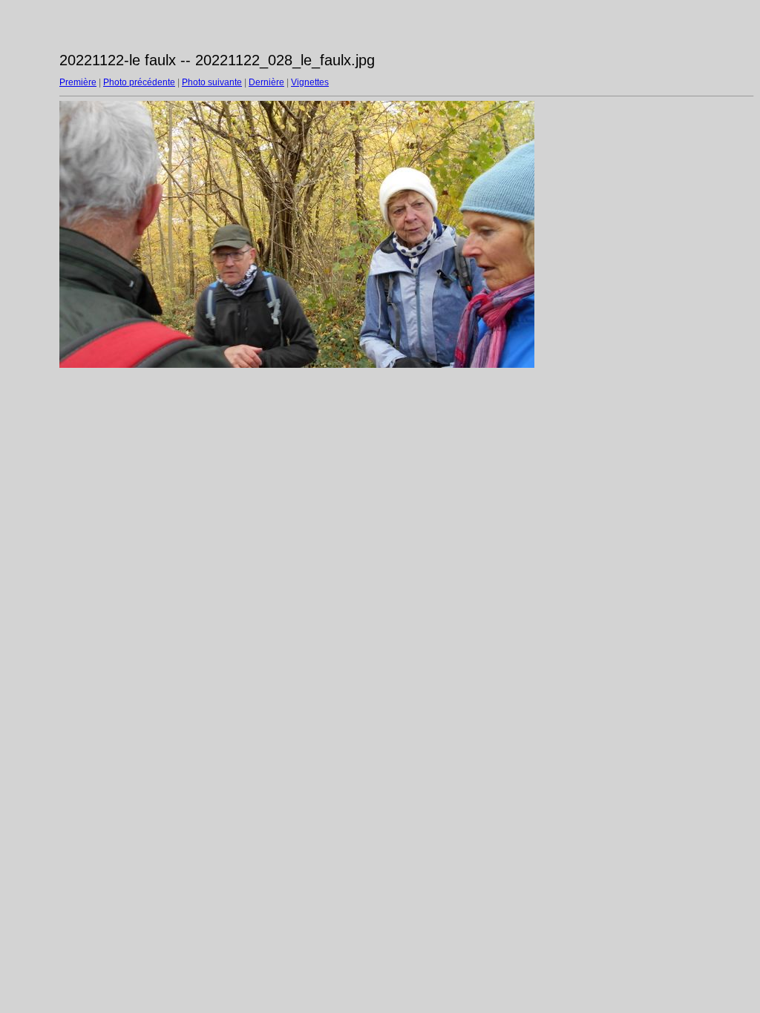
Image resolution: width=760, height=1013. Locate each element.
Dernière (266, 82)
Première (77, 82)
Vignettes (310, 82)
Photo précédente (139, 82)
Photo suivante (212, 82)
